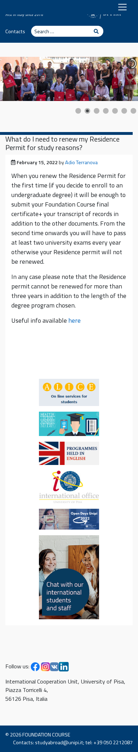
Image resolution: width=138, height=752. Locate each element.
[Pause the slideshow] (116, 79)
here (74, 320)
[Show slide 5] (115, 111)
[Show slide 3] (96, 111)
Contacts (15, 31)
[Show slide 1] (78, 111)
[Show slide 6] (124, 111)
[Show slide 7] (133, 111)
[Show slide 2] (87, 111)
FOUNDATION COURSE (46, 735)
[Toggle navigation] (122, 7)
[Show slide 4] (106, 111)
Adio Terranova (81, 162)
